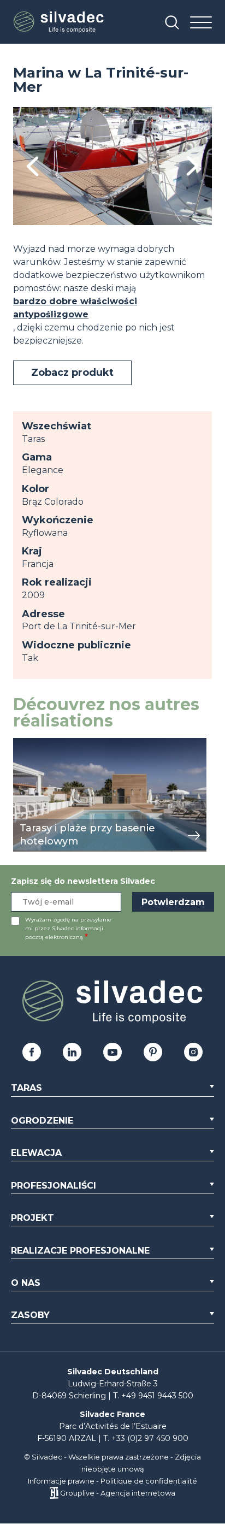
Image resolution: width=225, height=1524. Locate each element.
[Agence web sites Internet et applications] (54, 1492)
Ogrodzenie (42, 1120)
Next (192, 166)
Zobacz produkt (72, 373)
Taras (26, 1088)
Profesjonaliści (53, 1185)
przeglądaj (36, 744)
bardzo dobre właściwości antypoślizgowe (75, 308)
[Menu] (201, 23)
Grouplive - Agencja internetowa (117, 1492)
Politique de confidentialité (148, 1480)
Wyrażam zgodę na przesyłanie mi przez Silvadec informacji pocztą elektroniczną (68, 928)
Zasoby (30, 1315)
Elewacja (36, 1153)
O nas (25, 1283)
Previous (32, 166)
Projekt (32, 1218)
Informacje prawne (61, 1480)
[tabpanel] (112, 166)
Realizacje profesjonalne (80, 1250)
